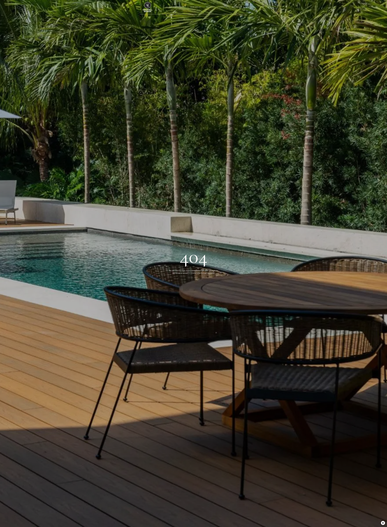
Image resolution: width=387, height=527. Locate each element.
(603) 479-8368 (237, 7)
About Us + (210, 7)
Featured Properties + (177, 7)
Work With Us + (196, 7)
